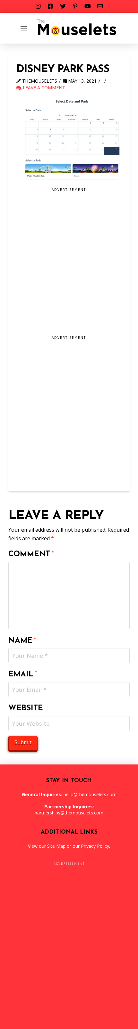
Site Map (56, 846)
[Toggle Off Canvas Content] (23, 28)
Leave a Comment (43, 88)
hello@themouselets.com (90, 794)
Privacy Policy (95, 846)
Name (22, 641)
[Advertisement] (69, 264)
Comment (31, 554)
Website (25, 708)
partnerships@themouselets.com (69, 813)
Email (23, 674)
